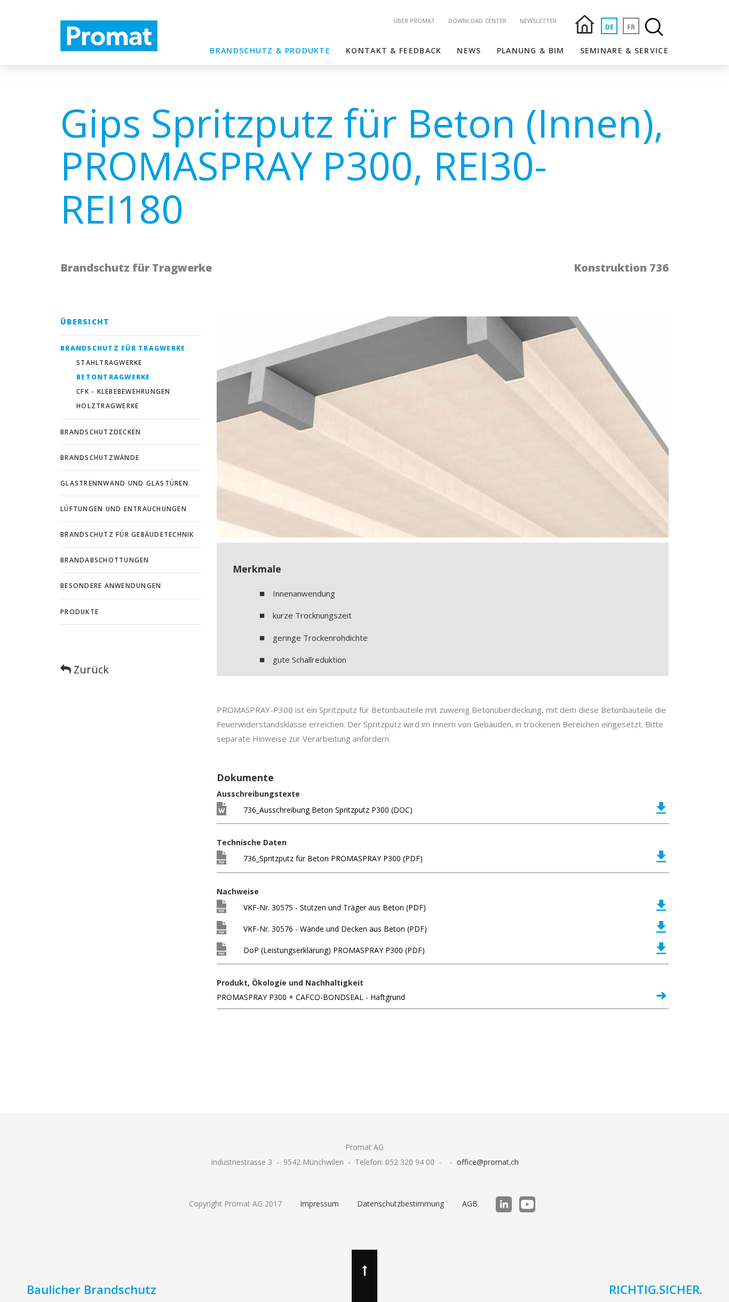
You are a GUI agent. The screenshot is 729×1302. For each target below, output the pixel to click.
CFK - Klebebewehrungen (123, 391)
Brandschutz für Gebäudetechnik (127, 534)
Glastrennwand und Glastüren (124, 483)
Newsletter (538, 21)
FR (631, 26)
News (469, 50)
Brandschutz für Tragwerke (122, 348)
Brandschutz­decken (100, 431)
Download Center (477, 21)
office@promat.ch (488, 1162)
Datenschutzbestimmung (400, 1203)
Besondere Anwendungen (110, 585)
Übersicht (84, 321)
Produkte (79, 611)
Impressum (319, 1203)
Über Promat (414, 21)
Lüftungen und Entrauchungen (123, 508)
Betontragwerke (113, 377)
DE (609, 26)
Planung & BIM (531, 50)
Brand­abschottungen (104, 560)
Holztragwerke (107, 405)
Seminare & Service (624, 50)
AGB (470, 1203)
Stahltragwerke (109, 362)
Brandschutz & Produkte (270, 50)
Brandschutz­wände (99, 457)
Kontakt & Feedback (393, 50)
